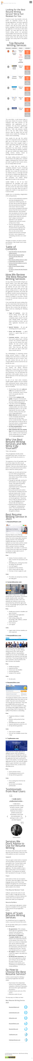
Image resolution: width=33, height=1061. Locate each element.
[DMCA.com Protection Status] (10, 1058)
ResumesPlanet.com (14, 1007)
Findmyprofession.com (14, 1040)
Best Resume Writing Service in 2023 (18, 259)
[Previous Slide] (7, 816)
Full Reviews (27, 57)
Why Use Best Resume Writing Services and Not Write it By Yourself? (16, 256)
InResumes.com (13, 1018)
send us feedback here (18, 436)
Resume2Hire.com (13, 1029)
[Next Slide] (26, 816)
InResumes (14, 78)
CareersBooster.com (14, 1012)
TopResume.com (13, 1034)
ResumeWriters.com (14, 1023)
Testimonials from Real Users (16, 261)
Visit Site (27, 52)
